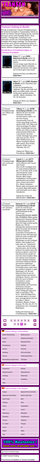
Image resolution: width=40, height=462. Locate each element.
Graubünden (24, 406)
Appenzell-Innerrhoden (9, 395)
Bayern (4, 338)
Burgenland (5, 368)
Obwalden (5, 416)
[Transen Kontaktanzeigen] (10, 451)
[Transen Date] (20, 447)
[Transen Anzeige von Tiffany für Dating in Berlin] (8, 115)
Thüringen (24, 359)
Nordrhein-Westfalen (27, 338)
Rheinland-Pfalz (25, 342)
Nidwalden (24, 413)
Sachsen (23, 349)
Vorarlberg (24, 379)
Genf (22, 402)
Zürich (23, 434)
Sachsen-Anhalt (26, 352)
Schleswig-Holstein (26, 356)
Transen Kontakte (28, 460)
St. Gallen (5, 423)
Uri (21, 427)
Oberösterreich (25, 372)
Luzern (23, 409)
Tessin (4, 427)
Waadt (4, 431)
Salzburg (5, 375)
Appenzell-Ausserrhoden (28, 392)
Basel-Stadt (6, 399)
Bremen (4, 349)
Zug (3, 434)
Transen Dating (13, 456)
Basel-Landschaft (26, 395)
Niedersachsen (25, 335)
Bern (22, 399)
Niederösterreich (7, 372)
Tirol (3, 379)
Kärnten (23, 368)
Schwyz (4, 420)
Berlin (4, 342)
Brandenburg (6, 345)
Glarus (4, 406)
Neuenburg (5, 413)
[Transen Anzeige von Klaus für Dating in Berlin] (7, 68)
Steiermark (24, 375)
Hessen (4, 356)
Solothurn (24, 420)
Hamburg (5, 352)
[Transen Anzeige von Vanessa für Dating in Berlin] (8, 209)
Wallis (22, 431)
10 (25, 324)
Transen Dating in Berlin (15, 27)
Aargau (4, 392)
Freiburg (4, 402)
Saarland (23, 345)
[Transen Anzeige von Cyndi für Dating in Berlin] (8, 165)
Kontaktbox (15, 460)
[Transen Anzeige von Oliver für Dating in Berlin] (7, 93)
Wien (3, 383)
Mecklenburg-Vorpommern (10, 359)
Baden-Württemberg (8, 335)
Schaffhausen (25, 416)
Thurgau (23, 423)
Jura (3, 409)
